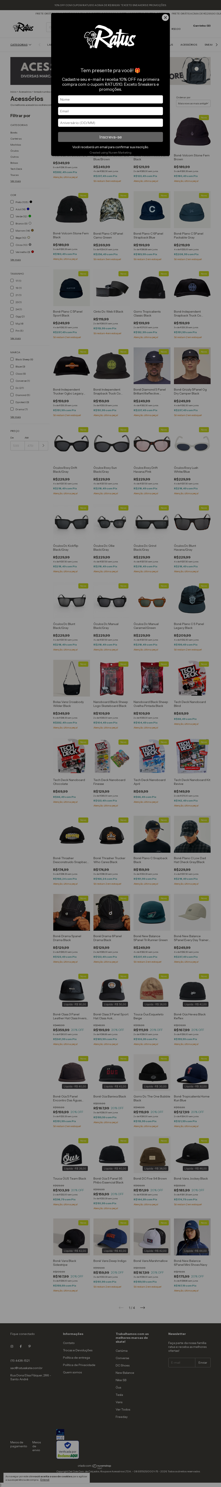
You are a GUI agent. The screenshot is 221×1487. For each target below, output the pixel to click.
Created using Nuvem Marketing (110, 152)
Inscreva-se (110, 137)
